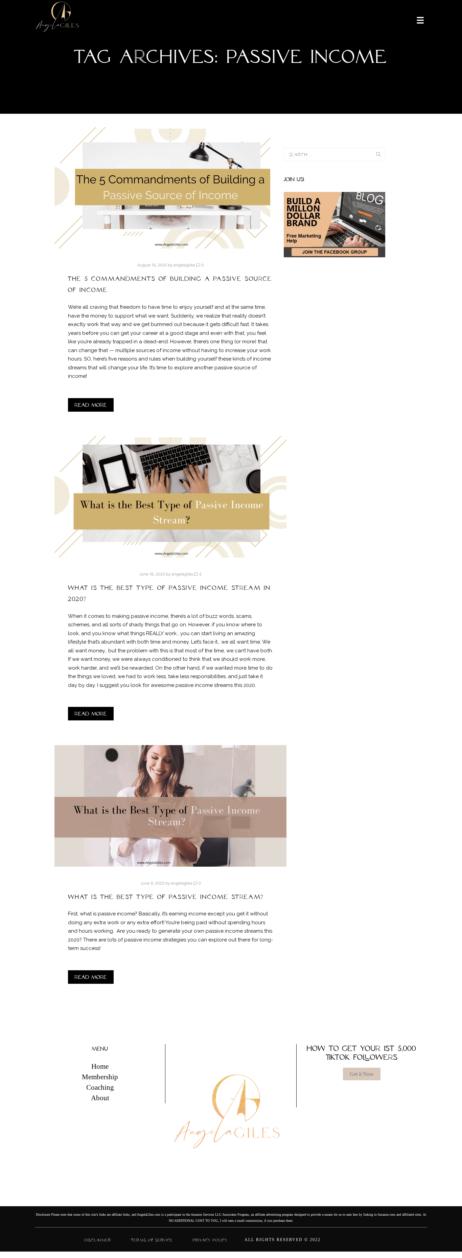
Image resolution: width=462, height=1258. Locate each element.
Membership (100, 1077)
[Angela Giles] (57, 19)
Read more (91, 405)
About (100, 1098)
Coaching (100, 1087)
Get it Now (362, 1074)
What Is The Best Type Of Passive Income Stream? (166, 897)
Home (100, 1066)
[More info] (416, 19)
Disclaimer (98, 1239)
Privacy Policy (210, 1239)
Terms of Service (152, 1239)
